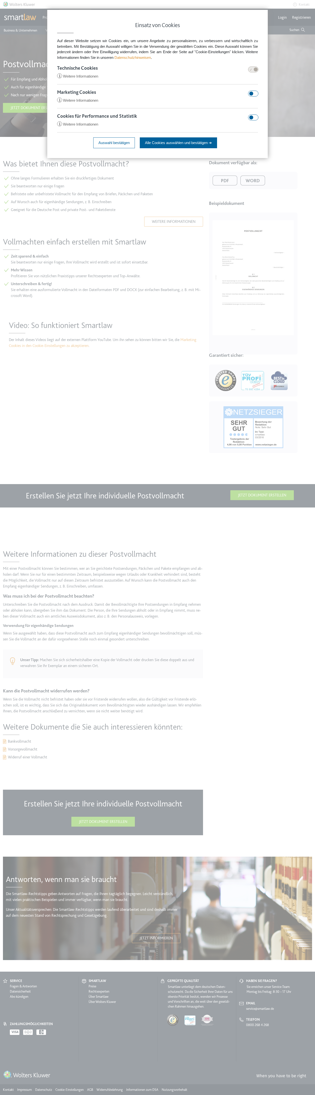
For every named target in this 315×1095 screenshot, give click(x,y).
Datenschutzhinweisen (132, 57)
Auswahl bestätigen (114, 143)
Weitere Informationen (78, 76)
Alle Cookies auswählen (178, 143)
